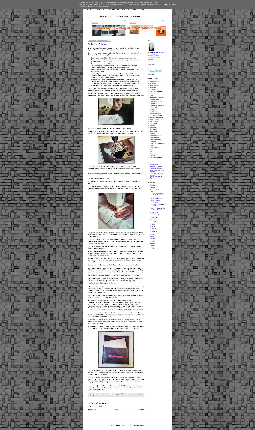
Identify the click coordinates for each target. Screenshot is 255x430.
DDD (151, 95)
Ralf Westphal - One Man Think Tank (157, 53)
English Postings (154, 99)
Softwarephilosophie (155, 139)
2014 (151, 187)
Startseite (116, 409)
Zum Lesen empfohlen (156, 157)
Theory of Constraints (155, 147)
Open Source (153, 123)
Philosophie (153, 127)
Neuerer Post (92, 409)
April (153, 226)
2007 (151, 248)
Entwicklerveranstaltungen (157, 101)
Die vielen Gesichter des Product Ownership (158, 208)
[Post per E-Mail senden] (122, 394)
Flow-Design (153, 107)
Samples (152, 133)
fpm (131, 425)
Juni (153, 222)
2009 (151, 243)
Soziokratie (153, 141)
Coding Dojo (153, 93)
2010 (151, 241)
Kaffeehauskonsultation (156, 117)
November (155, 189)
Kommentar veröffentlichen (97, 406)
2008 (151, 245)
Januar (154, 231)
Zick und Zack (124, 95)
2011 (151, 238)
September (155, 215)
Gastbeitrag (153, 110)
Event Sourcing (154, 103)
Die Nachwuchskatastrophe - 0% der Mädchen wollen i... (158, 194)
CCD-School (153, 89)
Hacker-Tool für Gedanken (155, 201)
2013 (151, 234)
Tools (151, 150)
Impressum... (151, 64)
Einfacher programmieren (157, 97)
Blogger (142, 425)
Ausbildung (153, 87)
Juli (153, 219)
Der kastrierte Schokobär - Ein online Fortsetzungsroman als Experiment (157, 176)
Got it (174, 4)
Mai (153, 224)
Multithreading (154, 121)
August (154, 217)
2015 (151, 185)
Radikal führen (137, 53)
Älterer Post (140, 409)
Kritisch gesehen (154, 119)
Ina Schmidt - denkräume (156, 168)
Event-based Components (157, 105)
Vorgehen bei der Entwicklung (154, 154)
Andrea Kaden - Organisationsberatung (156, 165)
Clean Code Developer (156, 91)
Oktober (154, 212)
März (153, 228)
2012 (151, 236)
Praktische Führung (97, 44)
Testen (151, 145)
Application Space (155, 81)
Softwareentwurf (154, 137)
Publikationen (153, 131)
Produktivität (133, 394)
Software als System (155, 135)
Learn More (166, 4)
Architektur (153, 83)
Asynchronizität (154, 85)
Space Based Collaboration (157, 143)
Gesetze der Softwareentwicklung (155, 112)
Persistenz (153, 125)
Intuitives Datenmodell (156, 115)
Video (151, 152)
